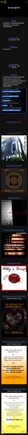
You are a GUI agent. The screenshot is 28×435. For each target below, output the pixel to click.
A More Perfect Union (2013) (14, 230)
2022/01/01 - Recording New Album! (13, 23)
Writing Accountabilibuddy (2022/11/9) (14, 81)
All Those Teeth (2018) (14, 165)
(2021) (23, 342)
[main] (14, 27)
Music (14, 21)
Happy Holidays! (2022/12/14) (12, 79)
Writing (14, 75)
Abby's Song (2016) (14, 263)
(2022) (23, 296)
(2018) (22, 389)
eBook (19, 298)
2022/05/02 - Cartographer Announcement (11, 25)
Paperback (14, 298)
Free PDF (9, 344)
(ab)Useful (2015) (14, 198)
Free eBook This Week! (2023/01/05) (13, 77)
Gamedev (14, 47)
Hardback (9, 298)
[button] (1, 2)
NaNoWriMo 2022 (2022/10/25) (12, 83)
